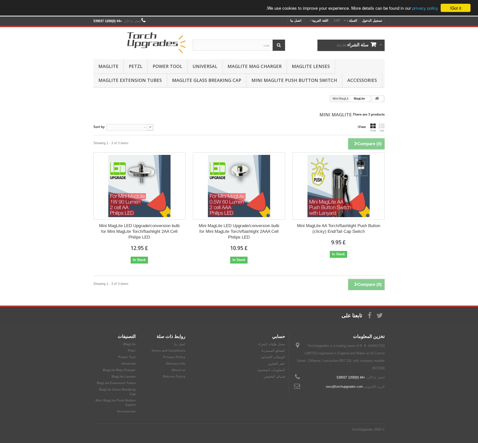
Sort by (99, 127)
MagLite (108, 66)
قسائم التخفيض (274, 377)
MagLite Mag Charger (255, 66)
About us (178, 370)
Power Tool (167, 66)
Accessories (362, 80)
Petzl (135, 66)
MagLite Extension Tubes (130, 80)
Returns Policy (174, 377)
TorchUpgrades (362, 429)
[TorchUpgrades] (139, 42)
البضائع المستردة (273, 351)
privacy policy (425, 8)
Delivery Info (175, 364)
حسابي (278, 336)
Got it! (455, 8)
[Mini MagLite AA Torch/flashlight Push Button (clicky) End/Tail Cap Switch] (338, 186)
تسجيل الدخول (372, 20)
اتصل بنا (295, 20)
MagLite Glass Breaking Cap (206, 80)
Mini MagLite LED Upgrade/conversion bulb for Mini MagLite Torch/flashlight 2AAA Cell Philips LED (239, 231)
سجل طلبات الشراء (271, 344)
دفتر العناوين (276, 364)
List (382, 130)
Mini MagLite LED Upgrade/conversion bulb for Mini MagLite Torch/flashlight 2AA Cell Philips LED (139, 231)
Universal (204, 66)
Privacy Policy (174, 357)
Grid (373, 130)
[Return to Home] (377, 99)
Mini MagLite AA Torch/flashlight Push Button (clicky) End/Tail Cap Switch (338, 228)
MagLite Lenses (311, 66)
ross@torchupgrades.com (344, 386)
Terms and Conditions (168, 351)
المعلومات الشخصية (271, 370)
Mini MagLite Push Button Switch (294, 80)
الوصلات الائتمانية (273, 357)
